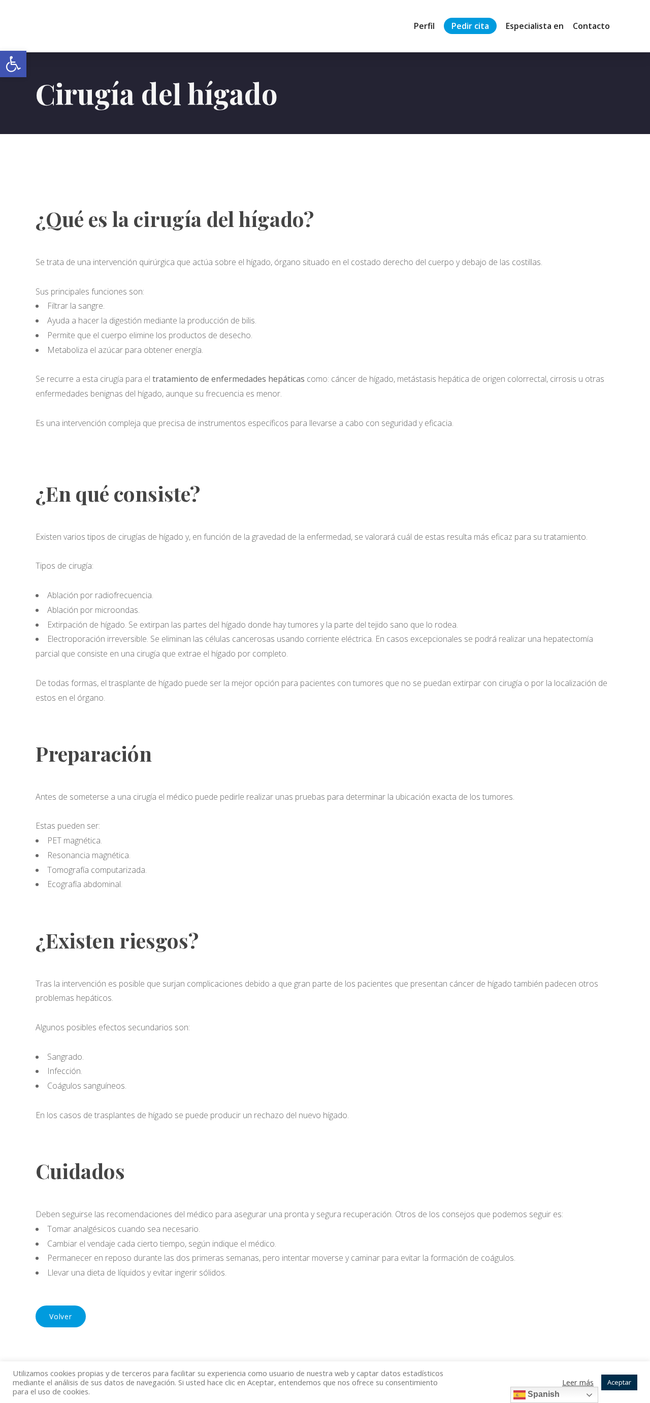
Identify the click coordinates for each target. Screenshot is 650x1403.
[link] (13, 64)
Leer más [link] (578, 1382)
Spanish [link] (543, 1394)
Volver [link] (60, 1316)
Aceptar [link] (619, 1382)
